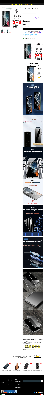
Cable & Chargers (10, 384)
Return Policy (2, 385)
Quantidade (24, 26)
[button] (3, 394)
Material (23, 20)
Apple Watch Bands (21, 1)
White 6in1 (24, 24)
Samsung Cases (14, 1)
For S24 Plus (29, 21)
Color (23, 23)
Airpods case (26, 1)
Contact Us (2, 380)
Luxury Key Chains (31, 1)
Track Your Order (3, 383)
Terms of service (3, 381)
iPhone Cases (9, 1)
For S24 (33, 21)
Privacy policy (2, 382)
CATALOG (5, 1)
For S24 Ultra (24, 21)
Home (2, 1)
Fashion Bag (37, 1)
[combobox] (41, 394)
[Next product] (41, 368)
